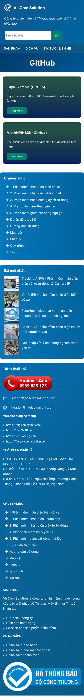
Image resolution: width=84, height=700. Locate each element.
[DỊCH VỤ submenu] (40, 49)
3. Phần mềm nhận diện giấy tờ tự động (39, 200)
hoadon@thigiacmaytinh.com (32, 407)
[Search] (56, 35)
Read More (17, 110)
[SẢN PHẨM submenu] (22, 49)
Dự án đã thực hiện (24, 219)
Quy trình (17, 246)
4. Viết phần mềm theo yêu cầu (33, 206)
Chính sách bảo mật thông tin (28, 650)
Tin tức (15, 252)
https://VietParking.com (21, 436)
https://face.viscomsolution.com (26, 441)
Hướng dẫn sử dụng (24, 226)
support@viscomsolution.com (33, 398)
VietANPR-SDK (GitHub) (27, 133)
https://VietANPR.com (20, 430)
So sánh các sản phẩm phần (27, 628)
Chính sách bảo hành (21, 645)
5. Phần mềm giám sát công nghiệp (36, 213)
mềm (52, 628)
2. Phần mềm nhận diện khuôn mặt (35, 193)
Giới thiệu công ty (19, 618)
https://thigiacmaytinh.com (23, 424)
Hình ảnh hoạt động (20, 623)
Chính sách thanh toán (22, 655)
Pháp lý (15, 239)
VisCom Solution (29, 7)
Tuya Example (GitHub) (26, 87)
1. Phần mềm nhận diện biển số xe (35, 187)
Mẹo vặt (16, 233)
